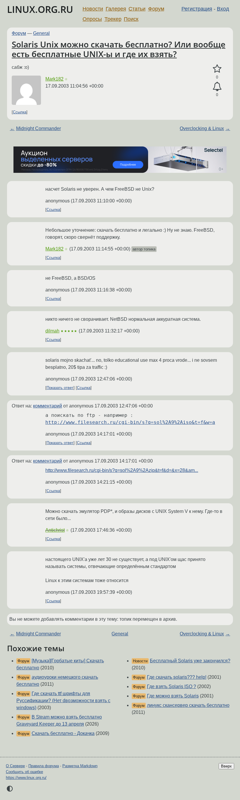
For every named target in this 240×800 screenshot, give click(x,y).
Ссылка (19, 112)
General (41, 33)
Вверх (226, 766)
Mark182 (54, 78)
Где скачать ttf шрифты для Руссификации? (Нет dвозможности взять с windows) (63, 700)
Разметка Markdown (79, 766)
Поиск (131, 19)
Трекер (112, 19)
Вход (223, 9)
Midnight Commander (38, 128)
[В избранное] (217, 69)
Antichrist (55, 530)
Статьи (136, 9)
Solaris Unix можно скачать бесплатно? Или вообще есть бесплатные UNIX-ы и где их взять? (118, 49)
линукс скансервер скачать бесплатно (188, 705)
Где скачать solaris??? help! (176, 677)
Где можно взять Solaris (173, 695)
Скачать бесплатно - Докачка (63, 733)
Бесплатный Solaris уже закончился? (190, 660)
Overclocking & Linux (202, 128)
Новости (93, 9)
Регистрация (196, 9)
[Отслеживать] (217, 86)
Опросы (92, 19)
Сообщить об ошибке (24, 772)
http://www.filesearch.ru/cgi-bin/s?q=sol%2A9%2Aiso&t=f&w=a (130, 422)
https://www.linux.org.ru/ (26, 777)
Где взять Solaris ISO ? (171, 686)
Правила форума (43, 766)
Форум (156, 9)
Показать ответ (60, 387)
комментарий (47, 405)
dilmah (52, 330)
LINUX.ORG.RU (40, 9)
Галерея (116, 9)
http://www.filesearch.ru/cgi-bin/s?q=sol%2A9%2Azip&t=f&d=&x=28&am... (121, 470)
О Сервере (15, 766)
